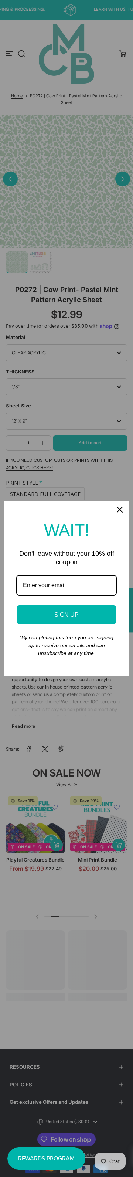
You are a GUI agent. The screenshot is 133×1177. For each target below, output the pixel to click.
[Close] (120, 509)
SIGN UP (66, 615)
